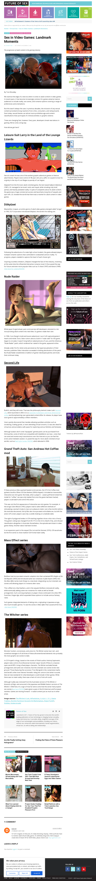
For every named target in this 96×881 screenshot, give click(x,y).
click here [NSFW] (10, 607)
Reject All (25, 873)
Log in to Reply (57, 828)
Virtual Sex (14, 28)
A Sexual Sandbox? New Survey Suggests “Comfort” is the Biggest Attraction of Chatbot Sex (44, 21)
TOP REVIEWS (72, 105)
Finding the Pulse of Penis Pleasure (49, 740)
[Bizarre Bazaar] (86, 12)
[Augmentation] (48, 12)
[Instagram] (56, 711)
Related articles (10, 751)
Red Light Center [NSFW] (24, 441)
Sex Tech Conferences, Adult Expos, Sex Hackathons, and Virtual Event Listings (79, 557)
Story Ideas (32, 878)
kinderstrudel (16, 703)
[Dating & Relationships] (73, 12)
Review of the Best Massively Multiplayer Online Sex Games (75, 120)
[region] (24, 867)
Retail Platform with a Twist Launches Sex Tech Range (52, 806)
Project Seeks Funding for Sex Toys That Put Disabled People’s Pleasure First (33, 807)
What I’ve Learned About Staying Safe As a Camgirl (13, 806)
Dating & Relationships (11, 757)
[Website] (53, 711)
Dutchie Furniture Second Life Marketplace (27, 701)
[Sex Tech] (61, 12)
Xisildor (7, 703)
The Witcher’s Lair (22, 698)
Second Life (11, 362)
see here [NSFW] (18, 689)
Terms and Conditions (58, 878)
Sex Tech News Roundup (78, 549)
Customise (12, 873)
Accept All (37, 873)
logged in (15, 849)
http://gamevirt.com (55, 838)
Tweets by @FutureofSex (74, 433)
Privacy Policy (46, 878)
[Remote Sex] (10, 12)
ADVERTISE (16, 878)
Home (6, 28)
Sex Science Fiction (76, 562)
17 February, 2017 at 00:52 (18, 831)
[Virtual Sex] (23, 12)
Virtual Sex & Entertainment (17, 33)
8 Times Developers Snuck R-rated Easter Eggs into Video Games (53, 776)
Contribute (24, 878)
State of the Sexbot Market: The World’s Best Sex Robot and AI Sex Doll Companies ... (75, 177)
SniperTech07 (49, 701)
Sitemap (39, 878)
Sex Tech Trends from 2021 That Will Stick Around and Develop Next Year (33, 777)
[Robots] (35, 12)
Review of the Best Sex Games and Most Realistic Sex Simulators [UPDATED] (75, 135)
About (11, 878)
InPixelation (34, 698)
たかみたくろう (45, 698)
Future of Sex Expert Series (78, 552)
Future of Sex (9, 45)
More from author (22, 751)
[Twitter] (59, 711)
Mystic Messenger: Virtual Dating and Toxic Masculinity (14, 776)
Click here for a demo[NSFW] (14, 269)
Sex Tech (7, 33)
